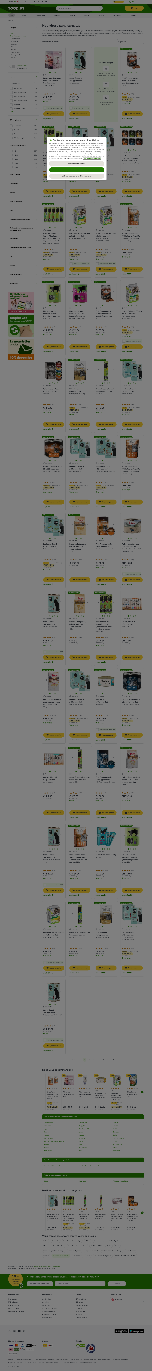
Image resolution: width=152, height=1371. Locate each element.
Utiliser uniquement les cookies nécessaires (77, 176)
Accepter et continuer (76, 170)
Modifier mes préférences (76, 164)
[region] (77, 158)
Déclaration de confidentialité (92, 158)
